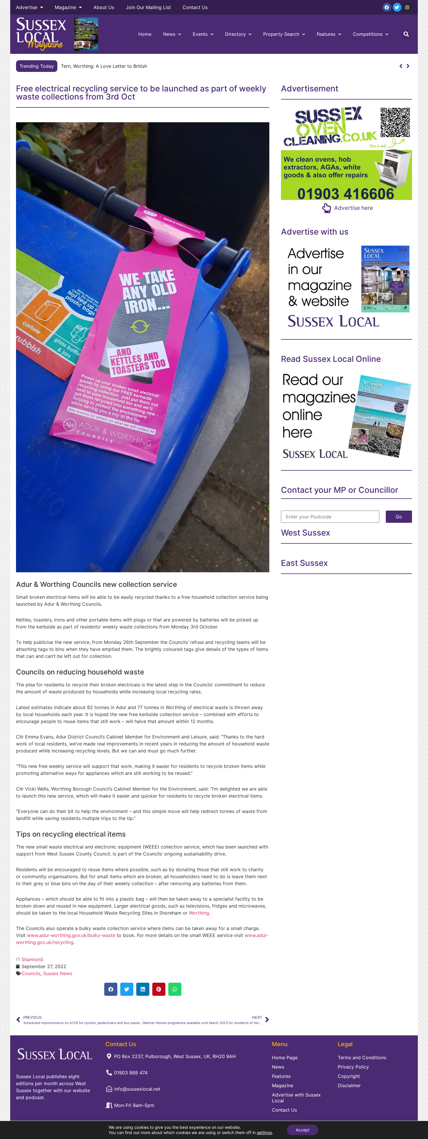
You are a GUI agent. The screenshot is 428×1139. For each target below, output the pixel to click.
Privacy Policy (353, 1067)
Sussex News (57, 973)
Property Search (281, 34)
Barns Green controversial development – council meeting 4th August (137, 66)
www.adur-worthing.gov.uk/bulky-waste (71, 935)
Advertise (26, 7)
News (169, 34)
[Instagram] (407, 7)
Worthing (199, 913)
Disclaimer (349, 1085)
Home (144, 34)
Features (326, 34)
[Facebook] (387, 7)
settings (264, 1132)
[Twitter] (397, 7)
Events (200, 34)
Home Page (285, 1057)
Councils (31, 973)
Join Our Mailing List (148, 7)
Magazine (65, 7)
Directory (235, 34)
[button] (406, 34)
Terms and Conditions (362, 1057)
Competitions (368, 34)
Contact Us (195, 7)
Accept (302, 1129)
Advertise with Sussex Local (296, 1097)
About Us (103, 7)
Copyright (349, 1076)
